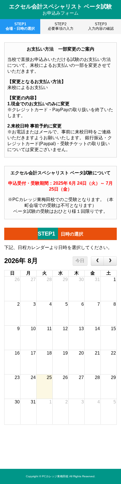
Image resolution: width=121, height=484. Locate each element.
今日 (79, 260)
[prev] (97, 261)
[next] (110, 261)
